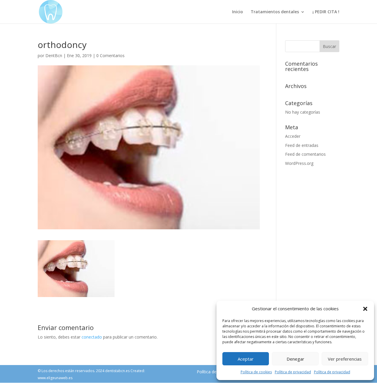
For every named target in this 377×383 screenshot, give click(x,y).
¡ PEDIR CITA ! (325, 12)
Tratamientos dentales (275, 12)
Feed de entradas (301, 145)
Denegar (295, 359)
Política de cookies (256, 371)
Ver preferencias (345, 359)
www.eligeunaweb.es (55, 377)
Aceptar (246, 359)
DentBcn (53, 55)
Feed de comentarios (305, 154)
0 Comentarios (110, 55)
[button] (365, 309)
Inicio (237, 12)
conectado (92, 337)
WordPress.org (299, 163)
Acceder (292, 136)
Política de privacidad (293, 371)
